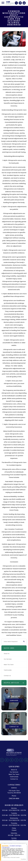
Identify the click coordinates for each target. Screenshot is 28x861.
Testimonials (8, 670)
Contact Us (7, 676)
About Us (6, 653)
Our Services (8, 659)
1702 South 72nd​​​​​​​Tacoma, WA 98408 (14, 792)
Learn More (14, 700)
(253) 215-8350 (14, 798)
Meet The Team (9, 664)
